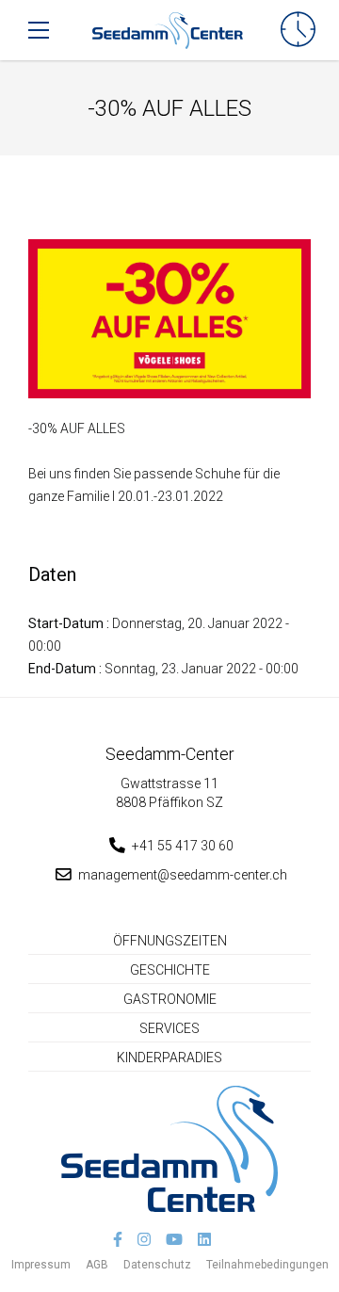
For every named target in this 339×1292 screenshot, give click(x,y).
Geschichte (170, 969)
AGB (97, 1264)
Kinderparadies (169, 1057)
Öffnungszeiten (170, 940)
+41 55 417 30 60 (183, 845)
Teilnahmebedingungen (267, 1264)
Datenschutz (157, 1264)
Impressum (41, 1264)
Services (169, 1028)
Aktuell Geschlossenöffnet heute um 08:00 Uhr (298, 30)
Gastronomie (170, 999)
